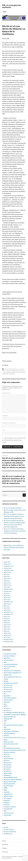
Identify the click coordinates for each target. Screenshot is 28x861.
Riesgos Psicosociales (16, 370)
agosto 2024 (7, 572)
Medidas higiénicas (9, 733)
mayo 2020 (7, 620)
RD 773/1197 (7, 769)
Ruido (5, 790)
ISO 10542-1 (7, 708)
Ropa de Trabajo (8, 786)
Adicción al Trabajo (9, 656)
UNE (5, 811)
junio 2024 (7, 576)
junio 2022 (7, 608)
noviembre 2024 (8, 566)
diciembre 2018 (8, 639)
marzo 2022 (7, 610)
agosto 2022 (7, 604)
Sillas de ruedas (8, 796)
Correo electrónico (9, 423)
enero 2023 (7, 599)
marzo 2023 (7, 597)
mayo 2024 (7, 578)
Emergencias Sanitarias (11, 683)
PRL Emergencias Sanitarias (11, 369)
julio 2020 (7, 618)
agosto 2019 (7, 625)
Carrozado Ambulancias (11, 664)
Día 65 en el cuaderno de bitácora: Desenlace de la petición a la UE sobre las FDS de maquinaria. (15, 531)
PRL (10, 370)
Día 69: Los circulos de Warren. (13, 508)
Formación (7, 702)
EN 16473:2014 (8, 689)
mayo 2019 (7, 629)
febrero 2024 (7, 585)
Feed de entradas (9, 829)
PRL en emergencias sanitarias (9, 856)
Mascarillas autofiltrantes (11, 731)
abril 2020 (7, 622)
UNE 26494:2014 (9, 813)
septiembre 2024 (9, 570)
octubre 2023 (7, 591)
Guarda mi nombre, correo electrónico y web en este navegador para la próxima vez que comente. (13, 440)
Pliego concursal (8, 742)
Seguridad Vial (8, 794)
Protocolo (6, 754)
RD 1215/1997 (8, 762)
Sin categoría (7, 798)
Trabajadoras (5, 373)
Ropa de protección (9, 783)
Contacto (5, 852)
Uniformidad (7, 815)
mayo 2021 (7, 616)
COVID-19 (7, 668)
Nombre (5, 415)
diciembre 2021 (8, 612)
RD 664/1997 (7, 765)
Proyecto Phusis (8, 758)
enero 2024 (7, 587)
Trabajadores (12, 373)
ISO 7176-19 (7, 710)
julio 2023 (6, 593)
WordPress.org (8, 833)
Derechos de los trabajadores (12, 670)
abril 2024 (7, 581)
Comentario (6, 393)
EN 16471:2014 (8, 687)
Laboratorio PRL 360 (10, 716)
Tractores (6, 804)
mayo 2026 (7, 562)
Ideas (5, 704)
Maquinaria (7, 729)
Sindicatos (7, 800)
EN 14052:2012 (8, 685)
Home (4, 841)
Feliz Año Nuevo (8, 700)
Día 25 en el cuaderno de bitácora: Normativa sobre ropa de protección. (14, 547)
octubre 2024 (7, 568)
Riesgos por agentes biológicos (13, 779)
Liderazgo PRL (8, 719)
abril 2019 (6, 631)
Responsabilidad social (10, 777)
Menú (4, 11)
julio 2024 (7, 574)
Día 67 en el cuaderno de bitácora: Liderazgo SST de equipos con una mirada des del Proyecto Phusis (14, 516)
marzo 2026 (7, 564)
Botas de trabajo (8, 660)
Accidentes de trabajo (10, 654)
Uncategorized (8, 809)
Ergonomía (7, 695)
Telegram (6, 802)
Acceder (6, 827)
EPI (5, 693)
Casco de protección (9, 666)
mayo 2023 (7, 595)
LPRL (7, 370)
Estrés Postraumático (10, 698)
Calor (5, 662)
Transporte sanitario (10, 806)
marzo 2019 (7, 633)
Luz (5, 723)
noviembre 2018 (8, 641)
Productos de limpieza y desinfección (14, 750)
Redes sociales (8, 773)
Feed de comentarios (10, 831)
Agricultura (7, 658)
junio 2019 (7, 627)
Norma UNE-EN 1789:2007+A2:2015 (14, 737)
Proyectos (6, 760)
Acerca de (5, 844)
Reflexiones (7, 775)
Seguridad (22, 372)
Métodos (6, 735)
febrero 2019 (7, 635)
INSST (5, 706)
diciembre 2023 (8, 589)
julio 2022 (7, 606)
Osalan (6, 739)
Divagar (6, 681)
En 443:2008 (7, 691)
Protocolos (7, 756)
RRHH (23, 370)
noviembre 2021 (8, 614)
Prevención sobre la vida (11, 744)
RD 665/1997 (7, 767)
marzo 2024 (7, 583)
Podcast (4, 848)
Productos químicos (9, 752)
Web (3, 430)
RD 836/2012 (7, 771)
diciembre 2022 (8, 601)
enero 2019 (7, 637)
